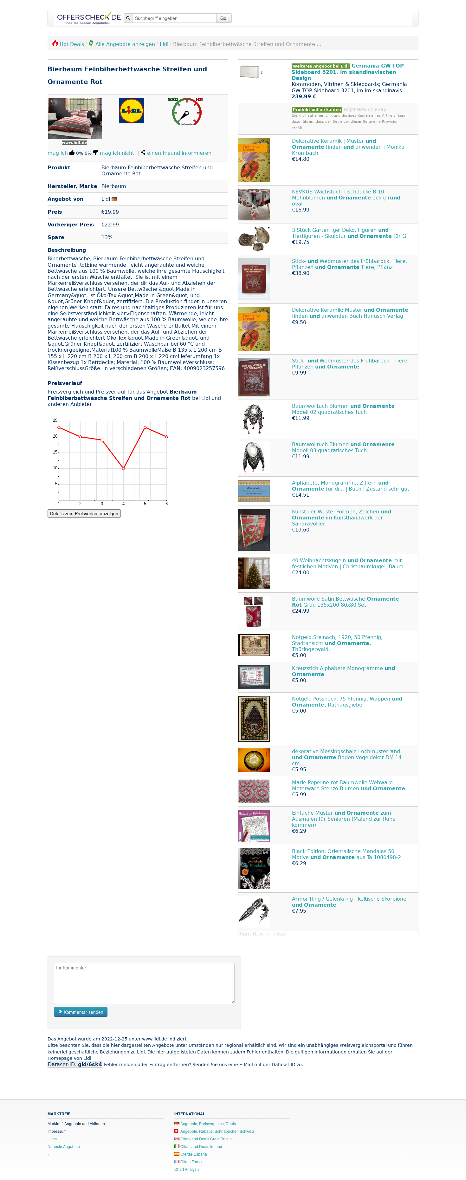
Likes (52, 1138)
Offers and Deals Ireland (200, 1146)
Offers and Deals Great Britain (205, 1138)
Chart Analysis (186, 1169)
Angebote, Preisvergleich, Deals (207, 1123)
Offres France (191, 1161)
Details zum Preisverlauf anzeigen (84, 513)
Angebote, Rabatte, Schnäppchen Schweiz (216, 1131)
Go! (224, 18)
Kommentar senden (82, 1012)
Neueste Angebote (64, 1146)
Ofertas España (193, 1154)
